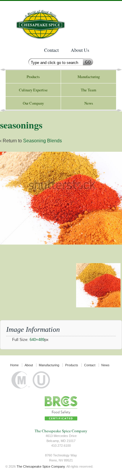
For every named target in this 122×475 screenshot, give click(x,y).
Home (14, 365)
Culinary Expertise (33, 90)
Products (33, 76)
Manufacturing (89, 76)
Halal (20, 380)
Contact (51, 50)
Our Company (33, 103)
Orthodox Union (41, 380)
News (88, 103)
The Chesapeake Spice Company (43, 21)
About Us (80, 50)
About (29, 365)
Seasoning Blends (42, 140)
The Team (88, 90)
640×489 (37, 339)
